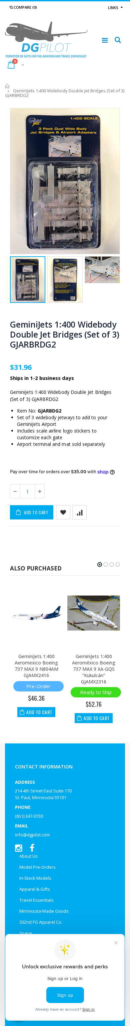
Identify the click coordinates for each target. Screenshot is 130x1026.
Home (7, 86)
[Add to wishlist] (63, 512)
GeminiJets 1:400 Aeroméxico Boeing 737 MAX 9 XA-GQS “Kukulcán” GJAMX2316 (93, 669)
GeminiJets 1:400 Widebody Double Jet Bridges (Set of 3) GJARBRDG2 (64, 334)
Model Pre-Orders (37, 867)
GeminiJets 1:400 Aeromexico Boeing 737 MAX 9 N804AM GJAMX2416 (36, 665)
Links (113, 7)
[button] (100, 564)
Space (25, 933)
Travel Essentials (36, 900)
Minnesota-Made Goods (44, 911)
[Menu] (105, 40)
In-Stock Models (35, 878)
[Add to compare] (79, 512)
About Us (28, 856)
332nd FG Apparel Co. (40, 922)
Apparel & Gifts (34, 889)
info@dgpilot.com (32, 835)
